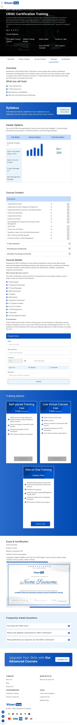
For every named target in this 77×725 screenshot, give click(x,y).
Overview (11, 59)
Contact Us (62, 659)
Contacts (11, 357)
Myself (33, 367)
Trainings (53, 59)
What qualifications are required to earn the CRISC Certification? (30, 640)
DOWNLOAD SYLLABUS (64, 111)
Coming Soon (23, 459)
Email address (12, 349)
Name (9, 341)
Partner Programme (12, 697)
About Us (9, 679)
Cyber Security (16, 10)
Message (11, 372)
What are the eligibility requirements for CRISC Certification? (29, 633)
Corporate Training (12, 693)
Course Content (40, 59)
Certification (65, 59)
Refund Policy (44, 700)
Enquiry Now (40, 524)
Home (8, 10)
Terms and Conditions (47, 693)
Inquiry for (12, 367)
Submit (38, 382)
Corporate (54, 367)
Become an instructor (47, 679)
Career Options (24, 59)
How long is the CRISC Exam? (18, 626)
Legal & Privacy (45, 697)
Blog (7, 683)
